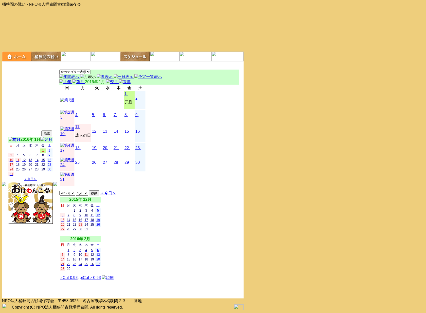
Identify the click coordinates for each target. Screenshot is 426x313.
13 (105, 131)
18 (77, 148)
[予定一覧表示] (148, 76)
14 (116, 131)
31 (62, 179)
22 (126, 148)
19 (94, 148)
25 (77, 162)
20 (105, 148)
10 (62, 134)
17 (62, 150)
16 (137, 131)
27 (105, 162)
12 (94, 131)
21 (116, 148)
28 (116, 162)
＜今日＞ (30, 179)
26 (94, 162)
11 (77, 127)
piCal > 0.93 (90, 278)
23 (137, 148)
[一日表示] (124, 76)
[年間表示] (69, 76)
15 (126, 131)
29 (126, 162)
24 (62, 165)
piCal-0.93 (68, 278)
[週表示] (105, 76)
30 (137, 162)
